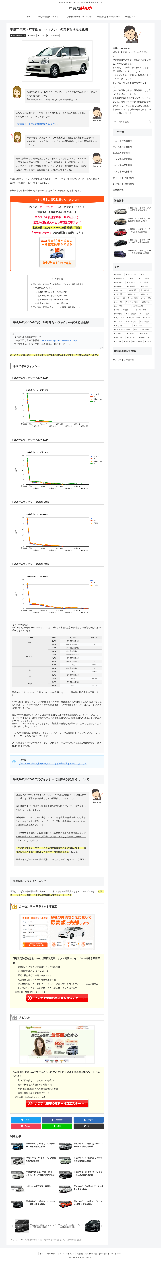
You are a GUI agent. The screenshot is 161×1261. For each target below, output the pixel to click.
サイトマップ (116, 1254)
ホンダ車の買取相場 (122, 147)
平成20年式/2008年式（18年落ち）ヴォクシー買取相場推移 (58, 284)
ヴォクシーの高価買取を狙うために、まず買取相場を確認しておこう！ (53, 763)
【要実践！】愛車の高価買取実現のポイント (37, 124)
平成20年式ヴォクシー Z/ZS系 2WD (52, 299)
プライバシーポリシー (66, 1254)
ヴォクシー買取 (54, 35)
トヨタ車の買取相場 (19, 35)
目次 (54, 279)
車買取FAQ (118, 190)
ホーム (42, 1254)
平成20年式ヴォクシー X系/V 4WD (52, 296)
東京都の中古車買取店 (123, 359)
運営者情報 (51, 1254)
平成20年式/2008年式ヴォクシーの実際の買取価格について (58, 307)
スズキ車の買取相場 (122, 171)
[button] (150, 121)
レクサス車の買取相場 (123, 184)
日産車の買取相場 (121, 153)
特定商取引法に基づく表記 (87, 1254)
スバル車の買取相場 (122, 165)
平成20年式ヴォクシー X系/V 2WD (52, 292)
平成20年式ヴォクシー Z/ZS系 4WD (52, 303)
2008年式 (33, 35)
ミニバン (42, 35)
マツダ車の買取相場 (122, 159)
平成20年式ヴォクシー (44, 288)
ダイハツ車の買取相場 (123, 178)
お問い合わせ (104, 1254)
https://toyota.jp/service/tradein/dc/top (59, 340)
